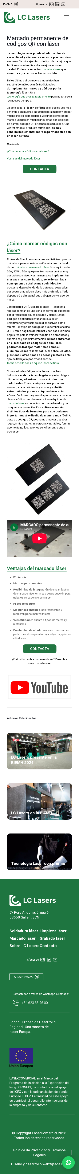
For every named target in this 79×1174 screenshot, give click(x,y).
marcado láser (15, 403)
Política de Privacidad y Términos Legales (39, 1152)
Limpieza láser (53, 930)
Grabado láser (52, 938)
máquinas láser (51, 69)
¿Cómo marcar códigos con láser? (28, 151)
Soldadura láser (23, 930)
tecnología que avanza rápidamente (29, 96)
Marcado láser (22, 938)
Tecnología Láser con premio (38, 863)
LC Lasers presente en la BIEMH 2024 (34, 760)
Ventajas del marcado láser (23, 158)
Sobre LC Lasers (24, 945)
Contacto (48, 945)
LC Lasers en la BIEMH (31, 812)
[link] (39, 687)
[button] (68, 1162)
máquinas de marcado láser (32, 267)
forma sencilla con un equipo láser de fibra (33, 363)
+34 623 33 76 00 (35, 1003)
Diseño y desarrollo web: (39, 1164)
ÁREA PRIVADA (23, 976)
